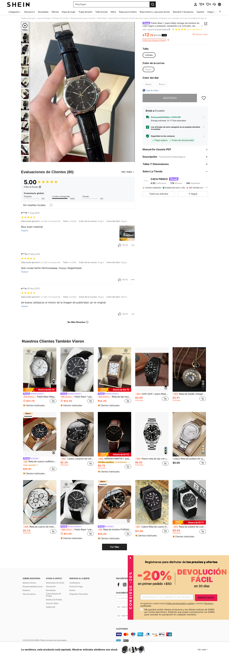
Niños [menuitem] (113, 12)
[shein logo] (18, 4)
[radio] (149, 55)
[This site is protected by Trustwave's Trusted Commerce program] (118, 640)
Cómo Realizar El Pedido (53, 595)
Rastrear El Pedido (54, 600)
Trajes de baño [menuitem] (85, 12)
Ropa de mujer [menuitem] (68, 12)
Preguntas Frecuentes (78, 594)
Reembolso (51, 590)
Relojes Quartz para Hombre (83, 18)
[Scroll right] (220, 12)
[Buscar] (153, 4)
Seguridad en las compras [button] (163, 136)
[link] (201, 4)
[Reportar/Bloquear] (133, 245)
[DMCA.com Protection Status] (126, 640)
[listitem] (40, 377)
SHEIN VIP (50, 607)
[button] (214, 4)
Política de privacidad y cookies (180, 603)
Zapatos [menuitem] (200, 12)
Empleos (26, 590)
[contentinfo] (163, 634)
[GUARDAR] (204, 98)
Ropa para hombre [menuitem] (128, 12)
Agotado (170, 98)
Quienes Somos (29, 583)
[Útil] (119, 245)
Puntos (72, 590)
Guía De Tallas (52, 603)
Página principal (28, 18)
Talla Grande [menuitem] (101, 12)
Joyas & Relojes (44, 18)
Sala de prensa (29, 594)
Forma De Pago (76, 587)
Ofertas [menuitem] (55, 12)
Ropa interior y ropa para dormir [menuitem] (155, 12)
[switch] (50, 205)
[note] (39, 390)
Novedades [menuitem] (43, 12)
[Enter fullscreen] (131, 159)
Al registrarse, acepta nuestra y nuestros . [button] (176, 604)
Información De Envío (55, 583)
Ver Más (114, 547)
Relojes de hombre (61, 18)
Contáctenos (74, 583)
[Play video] (82, 92)
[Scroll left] (216, 12)
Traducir (24, 231)
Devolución (51, 587)
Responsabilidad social (33, 587)
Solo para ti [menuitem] (29, 12)
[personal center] (195, 4)
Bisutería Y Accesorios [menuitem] (183, 12)
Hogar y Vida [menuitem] (213, 12)
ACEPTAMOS (122, 629)
